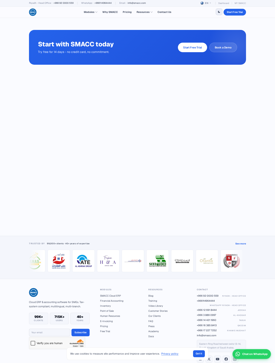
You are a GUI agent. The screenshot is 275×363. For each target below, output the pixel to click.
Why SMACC (110, 12)
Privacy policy (169, 353)
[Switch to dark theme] (219, 11)
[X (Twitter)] (209, 359)
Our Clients (154, 316)
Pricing (127, 12)
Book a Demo (223, 47)
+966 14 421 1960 (221, 320)
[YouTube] (217, 359)
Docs (151, 336)
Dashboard (223, 3)
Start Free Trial (235, 12)
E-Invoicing (106, 321)
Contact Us (164, 12)
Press (151, 326)
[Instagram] (234, 359)
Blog (150, 295)
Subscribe (80, 332)
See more (240, 243)
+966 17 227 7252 (221, 330)
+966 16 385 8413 (221, 325)
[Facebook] (226, 359)
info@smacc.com (137, 2)
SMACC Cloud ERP (110, 295)
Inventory (105, 305)
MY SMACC (240, 3)
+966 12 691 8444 (221, 310)
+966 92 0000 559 (64, 2)
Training (152, 300)
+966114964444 (103, 2)
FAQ (150, 321)
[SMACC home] (32, 12)
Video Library (155, 305)
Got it (199, 353)
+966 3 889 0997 (221, 315)
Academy (153, 331)
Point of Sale (107, 311)
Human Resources (110, 316)
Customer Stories (158, 311)
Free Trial (105, 331)
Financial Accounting (111, 300)
